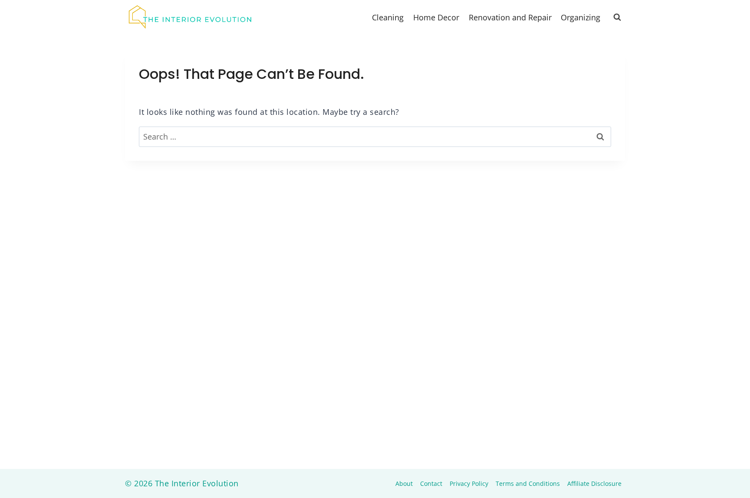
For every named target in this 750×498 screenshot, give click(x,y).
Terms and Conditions (528, 483)
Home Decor (436, 17)
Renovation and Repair (510, 17)
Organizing (580, 17)
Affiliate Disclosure (594, 483)
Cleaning (388, 17)
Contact (431, 483)
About (404, 483)
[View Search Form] (617, 17)
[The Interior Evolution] (190, 17)
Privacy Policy (469, 483)
